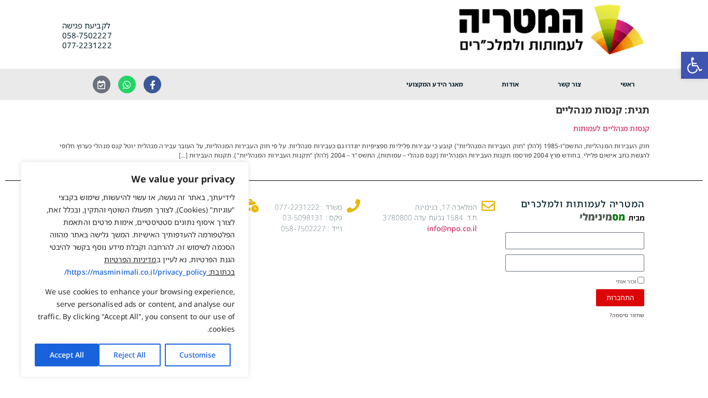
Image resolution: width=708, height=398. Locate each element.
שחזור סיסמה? (627, 315)
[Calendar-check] (101, 84)
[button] (694, 65)
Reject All (130, 355)
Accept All (67, 355)
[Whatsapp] (127, 84)
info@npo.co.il (452, 228)
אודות (510, 84)
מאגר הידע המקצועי (434, 84)
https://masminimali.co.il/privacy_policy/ (135, 272)
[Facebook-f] (152, 84)
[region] (135, 269)
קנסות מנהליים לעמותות (611, 128)
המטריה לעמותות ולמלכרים (582, 203)
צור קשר (570, 84)
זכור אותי (627, 281)
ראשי (627, 84)
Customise (197, 355)
